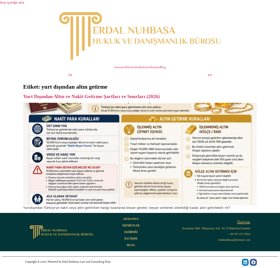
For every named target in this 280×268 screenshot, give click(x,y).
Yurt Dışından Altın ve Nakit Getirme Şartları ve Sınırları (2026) (91, 96)
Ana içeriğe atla (12, 2)
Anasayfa (120, 67)
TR (70, 75)
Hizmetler (132, 67)
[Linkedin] (245, 262)
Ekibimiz (144, 67)
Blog (163, 67)
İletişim (155, 67)
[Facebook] (253, 262)
